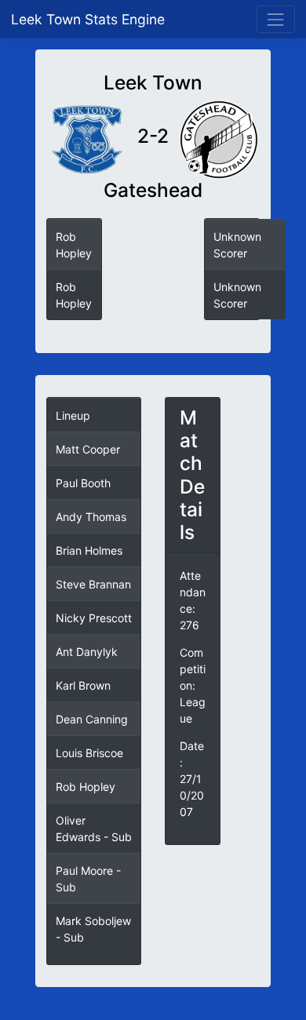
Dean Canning (92, 719)
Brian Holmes (89, 550)
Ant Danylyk (87, 651)
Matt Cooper (88, 449)
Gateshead (153, 190)
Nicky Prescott (94, 618)
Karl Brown (83, 685)
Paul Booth (83, 483)
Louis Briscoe (89, 753)
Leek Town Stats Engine (90, 19)
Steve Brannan (93, 584)
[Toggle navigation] (276, 19)
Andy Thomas (91, 516)
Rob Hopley (85, 786)
